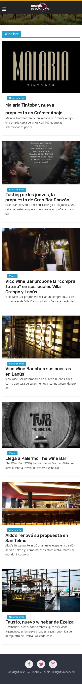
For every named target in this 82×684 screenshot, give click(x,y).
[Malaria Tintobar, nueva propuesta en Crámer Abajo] (40, 43)
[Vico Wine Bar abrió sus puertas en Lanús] (40, 317)
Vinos (12, 276)
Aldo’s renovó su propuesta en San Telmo (36, 538)
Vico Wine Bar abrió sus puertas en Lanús (38, 371)
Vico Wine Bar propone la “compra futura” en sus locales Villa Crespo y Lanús (40, 287)
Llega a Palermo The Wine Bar (35, 458)
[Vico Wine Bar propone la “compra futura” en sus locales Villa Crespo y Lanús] (40, 230)
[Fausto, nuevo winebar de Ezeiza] (40, 571)
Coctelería (15, 530)
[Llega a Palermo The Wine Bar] (40, 404)
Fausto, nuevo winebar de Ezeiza (39, 622)
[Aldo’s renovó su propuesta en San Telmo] (40, 484)
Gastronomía (16, 98)
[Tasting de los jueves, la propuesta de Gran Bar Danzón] (40, 143)
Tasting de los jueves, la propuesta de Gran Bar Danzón (37, 197)
